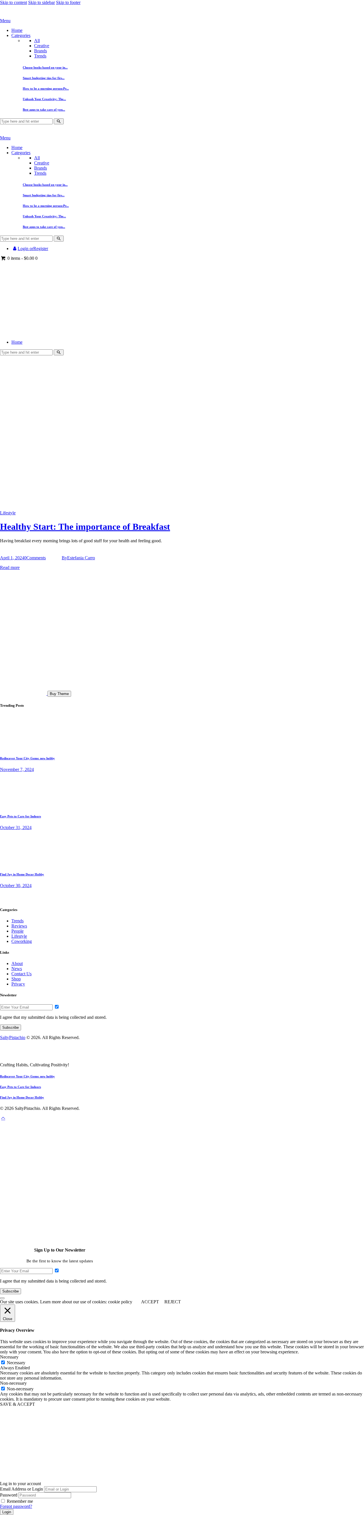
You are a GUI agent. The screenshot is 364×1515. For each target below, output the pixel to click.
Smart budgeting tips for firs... (44, 78)
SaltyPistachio (12, 1037)
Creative (41, 45)
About (17, 963)
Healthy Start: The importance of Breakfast (85, 527)
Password (8, 1495)
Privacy (18, 984)
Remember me (20, 1501)
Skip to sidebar (41, 2)
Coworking (21, 941)
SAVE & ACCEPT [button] (17, 1404)
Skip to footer (68, 2)
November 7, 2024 (17, 769)
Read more (10, 567)
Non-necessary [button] (13, 1383)
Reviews (19, 926)
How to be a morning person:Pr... (46, 88)
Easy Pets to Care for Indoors (20, 816)
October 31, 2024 (16, 827)
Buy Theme (59, 694)
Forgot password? (16, 1506)
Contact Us (21, 973)
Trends (40, 55)
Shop (16, 978)
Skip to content (13, 2)
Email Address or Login (21, 1489)
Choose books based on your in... (45, 67)
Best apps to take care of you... (44, 109)
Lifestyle (8, 512)
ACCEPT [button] (150, 1301)
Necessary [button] (9, 1357)
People (17, 931)
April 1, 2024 (12, 557)
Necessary (16, 1362)
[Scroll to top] (3, 1118)
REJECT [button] (172, 1301)
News (16, 968)
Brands (40, 50)
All (37, 40)
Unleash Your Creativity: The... (44, 99)
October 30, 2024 (16, 885)
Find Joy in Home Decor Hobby (22, 874)
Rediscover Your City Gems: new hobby (27, 758)
